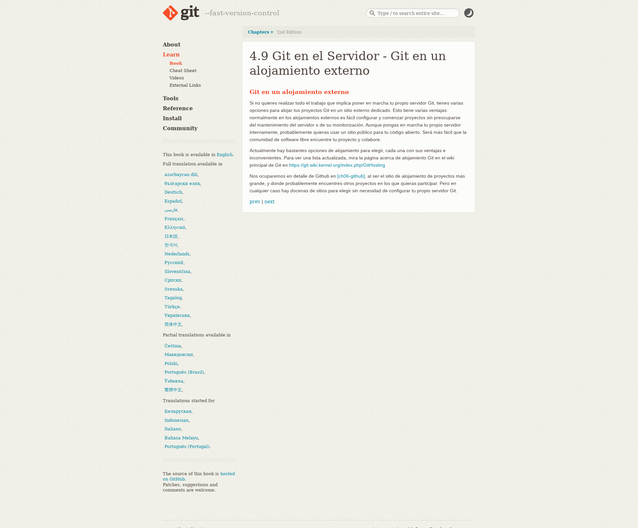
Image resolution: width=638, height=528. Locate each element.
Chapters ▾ (260, 32)
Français (173, 218)
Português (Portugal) (186, 446)
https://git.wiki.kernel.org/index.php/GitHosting (337, 165)
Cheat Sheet (182, 70)
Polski (170, 363)
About (171, 45)
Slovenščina (177, 271)
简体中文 (173, 324)
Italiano (172, 428)
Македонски (178, 354)
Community (180, 128)
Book (175, 63)
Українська (177, 315)
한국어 (170, 244)
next (270, 201)
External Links (185, 85)
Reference (178, 108)
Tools (170, 98)
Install (172, 118)
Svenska (173, 289)
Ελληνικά (174, 227)
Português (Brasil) (184, 372)
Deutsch (173, 192)
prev (255, 201)
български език (182, 183)
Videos (176, 77)
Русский (173, 262)
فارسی (170, 209)
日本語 (170, 236)
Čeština (172, 345)
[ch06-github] (351, 176)
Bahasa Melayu (181, 437)
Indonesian (176, 420)
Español (173, 201)
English (225, 154)
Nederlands (177, 253)
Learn (171, 54)
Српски (172, 280)
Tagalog (173, 297)
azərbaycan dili (180, 174)
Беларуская (177, 411)
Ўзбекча (173, 381)
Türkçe (172, 306)
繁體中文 (173, 389)
